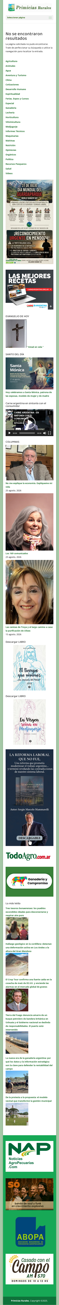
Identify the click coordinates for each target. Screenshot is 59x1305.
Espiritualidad (13, 93)
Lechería (10, 112)
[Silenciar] (44, 433)
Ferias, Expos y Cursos (17, 98)
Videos (9, 173)
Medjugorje (11, 126)
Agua (8, 70)
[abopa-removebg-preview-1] (29, 1246)
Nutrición (10, 145)
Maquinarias (12, 135)
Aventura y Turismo (16, 75)
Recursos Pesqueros (16, 163)
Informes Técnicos (15, 131)
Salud (8, 168)
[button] (29, 423)
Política (9, 159)
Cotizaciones (12, 84)
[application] (29, 422)
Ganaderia (11, 107)
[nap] (29, 1170)
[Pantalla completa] (49, 433)
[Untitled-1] (29, 895)
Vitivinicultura (13, 122)
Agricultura (11, 61)
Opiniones (11, 150)
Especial (10, 103)
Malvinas (10, 140)
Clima (8, 80)
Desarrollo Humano (16, 89)
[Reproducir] (9, 433)
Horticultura (12, 117)
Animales (10, 65)
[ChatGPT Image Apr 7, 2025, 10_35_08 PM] (29, 1209)
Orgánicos (11, 154)
